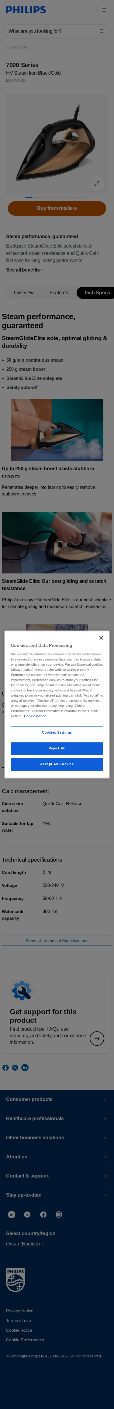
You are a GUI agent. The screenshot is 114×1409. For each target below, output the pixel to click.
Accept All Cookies (57, 764)
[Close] (101, 637)
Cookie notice (35, 716)
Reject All (57, 748)
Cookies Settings (57, 733)
